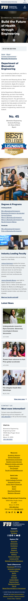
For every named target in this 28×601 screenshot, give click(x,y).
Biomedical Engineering (9, 59)
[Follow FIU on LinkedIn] (10, 535)
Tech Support (14, 468)
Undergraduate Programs (14, 480)
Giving (14, 489)
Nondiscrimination (14, 584)
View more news (19, 399)
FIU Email (14, 577)
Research (14, 550)
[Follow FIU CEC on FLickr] (21, 512)
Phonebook (10, 567)
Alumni (14, 486)
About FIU (14, 541)
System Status (14, 580)
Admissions (14, 478)
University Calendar (14, 569)
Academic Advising (14, 455)
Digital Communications (17, 594)
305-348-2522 (14, 507)
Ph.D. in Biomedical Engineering (11, 231)
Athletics (14, 554)
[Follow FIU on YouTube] (17, 535)
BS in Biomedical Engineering (10, 211)
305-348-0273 (18, 509)
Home (3, 54)
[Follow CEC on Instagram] (6, 512)
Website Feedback (8, 596)
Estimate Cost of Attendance (14, 561)
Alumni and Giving (14, 556)
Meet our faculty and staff (9, 297)
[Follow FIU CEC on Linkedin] (9, 512)
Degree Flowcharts (14, 457)
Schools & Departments (8, 56)
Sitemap (18, 598)
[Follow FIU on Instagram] (8, 535)
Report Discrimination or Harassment (14, 588)
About (8, 54)
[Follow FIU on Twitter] (15, 535)
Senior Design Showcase (14, 484)
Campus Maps (14, 571)
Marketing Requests (14, 493)
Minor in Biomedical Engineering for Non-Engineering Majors (12, 221)
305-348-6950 (6, 417)
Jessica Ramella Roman (8, 280)
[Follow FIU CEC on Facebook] (12, 512)
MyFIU (14, 573)
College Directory (14, 466)
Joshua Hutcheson (7, 263)
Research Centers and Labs (14, 464)
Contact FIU (14, 531)
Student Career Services (14, 462)
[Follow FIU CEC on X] (15, 512)
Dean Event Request (14, 491)
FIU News (14, 533)
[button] (25, 7)
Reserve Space (14, 582)
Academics (14, 546)
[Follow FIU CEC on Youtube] (18, 512)
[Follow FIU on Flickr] (20, 535)
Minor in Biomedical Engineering (11, 217)
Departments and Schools (14, 460)
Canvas (14, 575)
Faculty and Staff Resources (14, 470)
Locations (14, 548)
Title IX (14, 586)
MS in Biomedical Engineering (10, 229)
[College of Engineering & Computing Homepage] (9, 7)
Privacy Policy (11, 598)
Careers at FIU (14, 559)
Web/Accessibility (19, 596)
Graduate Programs (14, 482)
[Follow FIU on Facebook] (12, 535)
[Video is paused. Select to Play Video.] (14, 40)
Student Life (14, 552)
